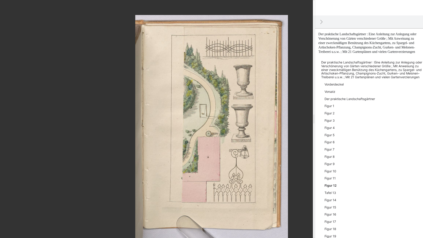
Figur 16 (330, 214)
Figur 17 (330, 221)
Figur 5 (330, 135)
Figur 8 (330, 156)
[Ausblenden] (321, 22)
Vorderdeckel (334, 84)
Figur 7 (329, 149)
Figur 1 (329, 106)
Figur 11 (330, 178)
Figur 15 (330, 207)
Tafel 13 (330, 193)
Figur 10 (330, 171)
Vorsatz (330, 91)
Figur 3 (330, 120)
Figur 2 (329, 113)
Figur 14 (330, 200)
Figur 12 (331, 185)
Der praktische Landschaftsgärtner (350, 99)
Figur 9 (330, 164)
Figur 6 (330, 142)
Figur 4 (330, 128)
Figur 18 (330, 229)
